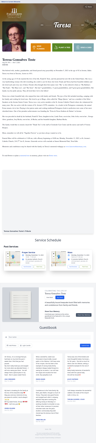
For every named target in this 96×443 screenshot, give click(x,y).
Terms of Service (53, 434)
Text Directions (27, 267)
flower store (53, 155)
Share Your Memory (84, 315)
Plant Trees (39, 267)
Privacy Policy (42, 434)
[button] (13, 257)
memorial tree (25, 155)
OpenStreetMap (50, 437)
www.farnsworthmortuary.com (75, 146)
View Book (49, 297)
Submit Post (85, 345)
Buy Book (60, 297)
